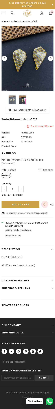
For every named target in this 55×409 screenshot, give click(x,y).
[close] (52, 4)
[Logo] (27, 13)
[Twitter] (11, 351)
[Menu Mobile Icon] (3, 13)
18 (7, 213)
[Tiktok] (40, 351)
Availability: (7, 141)
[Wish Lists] (44, 204)
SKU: (4, 137)
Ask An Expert (39, 109)
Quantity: (7, 183)
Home (5, 21)
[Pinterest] (26, 351)
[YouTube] (33, 351)
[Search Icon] (12, 13)
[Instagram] (18, 351)
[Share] (50, 204)
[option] (27, 58)
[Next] (50, 58)
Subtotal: (7, 195)
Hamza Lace (27, 132)
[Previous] (4, 58)
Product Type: (9, 146)
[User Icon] (42, 13)
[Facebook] (4, 351)
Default (6, 175)
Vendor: (6, 132)
